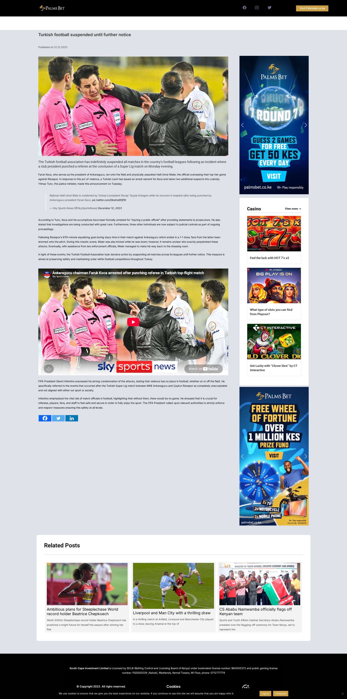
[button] (274, 125)
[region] (274, 125)
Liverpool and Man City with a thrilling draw (172, 613)
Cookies (173, 686)
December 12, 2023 (110, 208)
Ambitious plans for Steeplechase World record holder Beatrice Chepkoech (82, 611)
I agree (265, 693)
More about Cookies (246, 693)
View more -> (293, 208)
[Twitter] (58, 418)
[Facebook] (45, 418)
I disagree (280, 693)
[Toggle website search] (212, 23)
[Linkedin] (71, 418)
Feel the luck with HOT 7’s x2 (269, 258)
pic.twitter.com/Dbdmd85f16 (109, 199)
